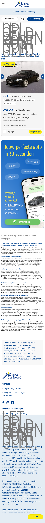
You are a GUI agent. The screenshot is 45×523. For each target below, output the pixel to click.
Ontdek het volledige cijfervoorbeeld (14, 120)
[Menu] (3, 4)
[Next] (42, 76)
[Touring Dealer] (23, 4)
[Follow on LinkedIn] (13, 403)
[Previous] (2, 76)
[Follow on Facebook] (4, 403)
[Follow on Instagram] (8, 403)
